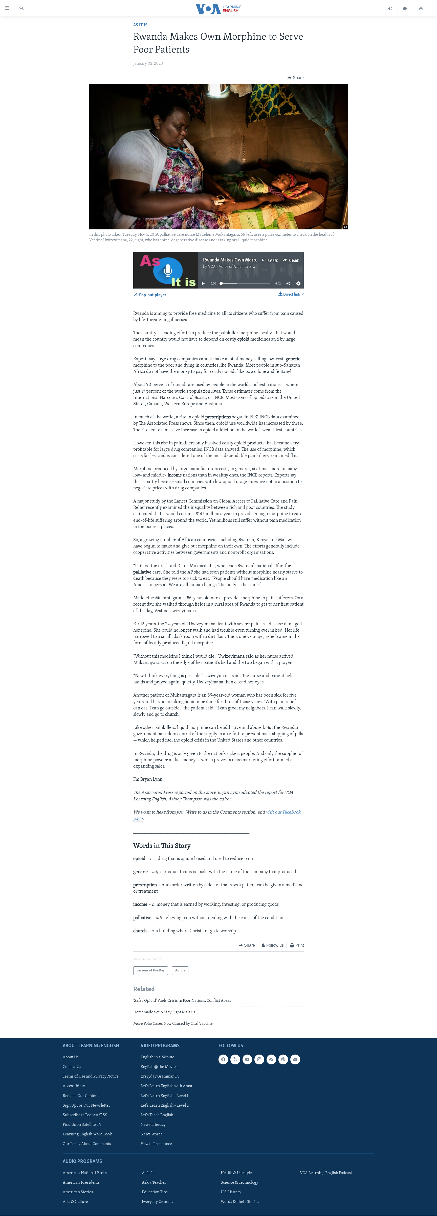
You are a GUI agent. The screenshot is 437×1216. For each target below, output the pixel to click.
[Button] (296, 78)
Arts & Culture (75, 1202)
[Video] (405, 9)
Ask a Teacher (154, 1183)
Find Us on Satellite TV (82, 1125)
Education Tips (155, 1192)
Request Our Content (81, 1096)
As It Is (140, 25)
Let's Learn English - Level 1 (164, 1096)
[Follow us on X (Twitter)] (235, 1059)
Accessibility (74, 1086)
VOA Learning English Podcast (326, 1173)
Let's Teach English (157, 1115)
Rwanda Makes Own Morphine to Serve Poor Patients (256, 260)
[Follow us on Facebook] (223, 1059)
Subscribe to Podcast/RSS (85, 1115)
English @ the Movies (159, 1067)
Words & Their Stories (240, 1202)
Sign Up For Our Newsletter (86, 1106)
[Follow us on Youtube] (247, 1059)
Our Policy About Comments (87, 1144)
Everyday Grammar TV (160, 1077)
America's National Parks (85, 1173)
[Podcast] (283, 1059)
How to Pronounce (156, 1144)
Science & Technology (239, 1183)
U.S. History (231, 1192)
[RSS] (271, 1059)
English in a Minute (157, 1058)
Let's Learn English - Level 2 (165, 1106)
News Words (152, 1134)
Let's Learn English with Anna (166, 1086)
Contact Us (72, 1067)
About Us (71, 1058)
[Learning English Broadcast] (390, 9)
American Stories (78, 1192)
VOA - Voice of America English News (240, 267)
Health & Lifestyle (236, 1173)
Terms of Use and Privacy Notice (91, 1077)
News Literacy (153, 1125)
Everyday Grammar (158, 1202)
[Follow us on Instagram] (259, 1059)
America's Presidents (81, 1183)
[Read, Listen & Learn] (421, 9)
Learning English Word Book (87, 1134)
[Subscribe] (295, 1059)
